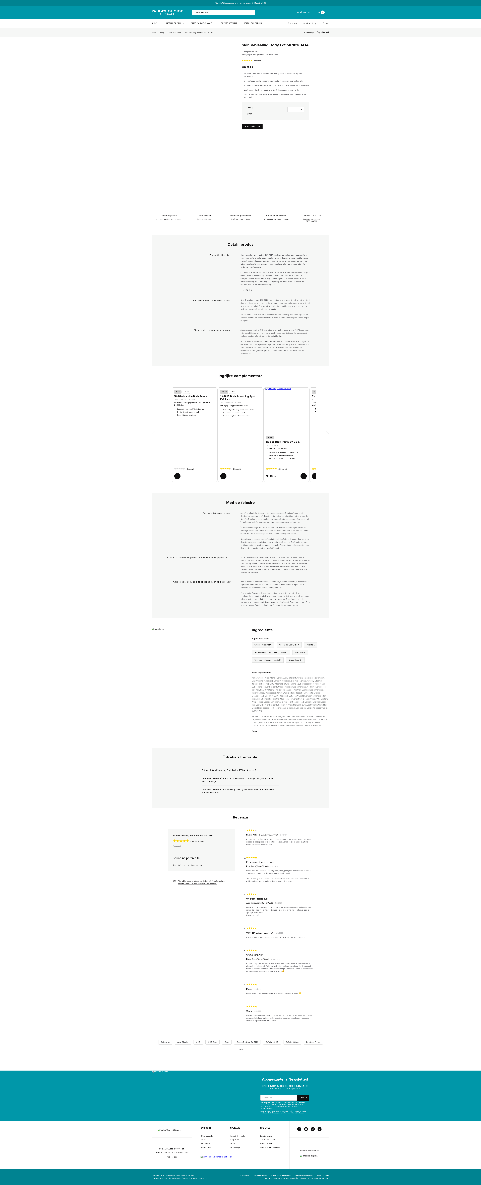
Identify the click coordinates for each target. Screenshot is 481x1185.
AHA (198, 1042)
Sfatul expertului (253, 23)
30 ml (186, 392)
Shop (154, 23)
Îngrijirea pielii (173, 23)
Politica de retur (266, 1143)
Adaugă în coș (252, 126)
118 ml (178, 392)
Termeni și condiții (260, 1175)
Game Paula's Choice (201, 23)
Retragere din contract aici (270, 1147)
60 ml (233, 392)
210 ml (224, 392)
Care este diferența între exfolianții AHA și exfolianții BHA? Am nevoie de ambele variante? (238, 791)
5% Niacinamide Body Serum (190, 396)
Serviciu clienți (309, 23)
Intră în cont (304, 12)
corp (227, 1042)
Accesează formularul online (276, 219)
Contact (326, 23)
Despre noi (292, 23)
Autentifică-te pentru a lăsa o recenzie (187, 865)
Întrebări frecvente (237, 1136)
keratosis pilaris (313, 1042)
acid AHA (165, 1042)
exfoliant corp (292, 1042)
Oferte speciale (229, 23)
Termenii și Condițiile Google (294, 1113)
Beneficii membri (266, 1136)
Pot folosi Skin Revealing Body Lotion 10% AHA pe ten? (229, 770)
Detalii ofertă (260, 3)
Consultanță (235, 1147)
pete (240, 1049)
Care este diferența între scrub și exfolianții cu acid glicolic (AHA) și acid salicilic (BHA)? (237, 780)
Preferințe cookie (323, 1175)
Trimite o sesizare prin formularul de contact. (197, 884)
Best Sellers (205, 1143)
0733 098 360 (171, 1157)
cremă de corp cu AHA (247, 1042)
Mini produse (206, 1147)
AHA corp (212, 1042)
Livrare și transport (267, 1140)
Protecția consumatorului (304, 1175)
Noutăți (203, 1140)
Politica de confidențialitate (280, 1175)
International (244, 1175)
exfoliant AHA (272, 1042)
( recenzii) (257, 60)
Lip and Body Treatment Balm (283, 441)
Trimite (303, 1098)
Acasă (154, 33)
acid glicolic (182, 1042)
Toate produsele (174, 33)
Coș (319, 12)
